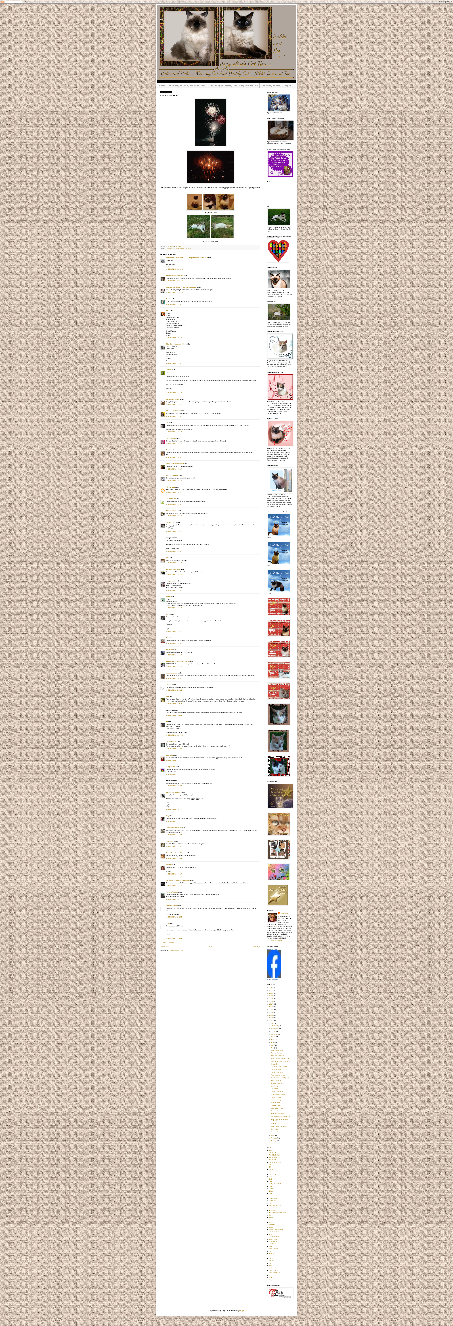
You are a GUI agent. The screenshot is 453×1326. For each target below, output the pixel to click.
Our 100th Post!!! (276, 1069)
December (274, 1026)
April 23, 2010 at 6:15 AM (174, 504)
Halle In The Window (277, 1108)
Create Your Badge (272, 979)
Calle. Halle (273, 1174)
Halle (177, 248)
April (272, 1048)
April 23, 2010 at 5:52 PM (174, 809)
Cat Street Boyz (171, 741)
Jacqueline (284, 913)
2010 (271, 1023)
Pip (167, 722)
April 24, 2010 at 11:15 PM (174, 938)
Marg (167, 696)
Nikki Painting (273, 1249)
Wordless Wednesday (278, 1056)
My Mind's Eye (170, 522)
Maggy (271, 1227)
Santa (271, 1256)
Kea (167, 422)
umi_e (168, 614)
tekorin (168, 596)
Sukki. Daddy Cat (274, 1273)
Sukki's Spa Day (276, 1086)
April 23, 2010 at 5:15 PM (174, 774)
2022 (271, 990)
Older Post (256, 947)
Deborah (169, 864)
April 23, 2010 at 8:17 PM (174, 835)
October (273, 1031)
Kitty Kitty (272, 1224)
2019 (271, 998)
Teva (270, 1275)
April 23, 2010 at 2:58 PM (174, 749)
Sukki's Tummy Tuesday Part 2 (280, 1058)
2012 (271, 1018)
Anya (167, 310)
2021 (271, 993)
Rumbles (272, 1253)
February (274, 1138)
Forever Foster (171, 438)
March (273, 1135)
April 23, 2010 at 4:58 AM (174, 469)
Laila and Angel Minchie (174, 827)
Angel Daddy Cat (274, 1157)
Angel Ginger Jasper (173, 399)
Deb (167, 557)
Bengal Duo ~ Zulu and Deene (175, 853)
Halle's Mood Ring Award (279, 1126)
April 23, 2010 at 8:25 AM (174, 574)
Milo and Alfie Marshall (173, 411)
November (274, 1028)
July (272, 1039)
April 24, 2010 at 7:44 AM (174, 874)
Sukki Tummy (273, 1270)
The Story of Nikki (271, 85)
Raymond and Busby (173, 569)
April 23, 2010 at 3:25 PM (174, 760)
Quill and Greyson (172, 906)
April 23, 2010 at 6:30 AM (174, 516)
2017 (271, 1004)
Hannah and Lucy (171, 510)
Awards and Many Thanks (279, 1067)
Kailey (271, 1217)
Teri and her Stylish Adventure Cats (178, 880)
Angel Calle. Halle (275, 1155)
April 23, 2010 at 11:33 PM (174, 858)
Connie (168, 299)
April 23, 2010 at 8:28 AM (174, 608)
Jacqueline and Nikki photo (277, 1212)
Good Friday (275, 1129)
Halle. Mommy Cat (275, 1205)
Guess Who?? (273, 1200)
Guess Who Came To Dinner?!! (281, 1061)
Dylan (271, 1191)
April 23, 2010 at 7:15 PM (174, 821)
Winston (168, 450)
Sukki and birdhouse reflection (278, 1268)
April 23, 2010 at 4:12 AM (174, 416)
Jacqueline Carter (272, 949)
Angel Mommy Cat (275, 1162)
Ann (270, 1165)
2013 (271, 1015)
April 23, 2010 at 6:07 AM (174, 492)
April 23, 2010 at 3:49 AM (174, 404)
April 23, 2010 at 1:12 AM (174, 304)
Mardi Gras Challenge (276, 1229)
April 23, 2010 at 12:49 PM (174, 735)
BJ (270, 1167)
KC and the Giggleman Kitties (175, 344)
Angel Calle (273, 1153)
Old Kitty (169, 369)
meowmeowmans (172, 673)
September (274, 1034)
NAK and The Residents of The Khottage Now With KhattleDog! (187, 258)
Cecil (270, 1176)
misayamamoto (171, 581)
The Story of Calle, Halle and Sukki (187, 85)
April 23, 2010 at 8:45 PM (174, 846)
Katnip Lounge (170, 767)
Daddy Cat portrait (275, 1184)
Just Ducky (169, 841)
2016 (271, 1007)
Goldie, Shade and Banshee (175, 463)
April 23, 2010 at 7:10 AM (174, 563)
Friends (271, 1196)
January (274, 1141)
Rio (270, 1251)
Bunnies (273, 1123)
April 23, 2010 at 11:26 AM (174, 704)
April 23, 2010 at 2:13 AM (174, 363)
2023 (271, 987)
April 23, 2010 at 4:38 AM (174, 457)
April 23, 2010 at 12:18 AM (174, 281)
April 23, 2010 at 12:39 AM (174, 292)
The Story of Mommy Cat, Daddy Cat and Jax (233, 85)
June (273, 1042)
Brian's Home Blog (172, 475)
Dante (271, 1186)
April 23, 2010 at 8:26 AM (174, 590)
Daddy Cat (172, 248)
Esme (168, 923)
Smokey (271, 1258)
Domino (271, 1188)
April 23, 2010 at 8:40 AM (174, 631)
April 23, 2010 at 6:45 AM (174, 531)
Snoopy (271, 1261)
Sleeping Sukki (275, 1102)
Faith (270, 1193)
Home (162, 85)
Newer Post (164, 947)
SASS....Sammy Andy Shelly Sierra (177, 661)
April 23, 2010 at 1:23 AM (174, 338)
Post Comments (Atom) (176, 950)
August (273, 1037)
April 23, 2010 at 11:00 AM (174, 690)
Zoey (270, 1280)
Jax (270, 1215)
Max (270, 1234)
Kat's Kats (169, 685)
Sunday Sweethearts (277, 1083)
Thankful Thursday (277, 1053)
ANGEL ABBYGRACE (173, 792)
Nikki (270, 1246)
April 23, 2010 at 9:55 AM (174, 666)
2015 (271, 1009)
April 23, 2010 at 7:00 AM (174, 551)
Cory (167, 816)
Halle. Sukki (273, 1208)
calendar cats (170, 487)
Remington (169, 649)
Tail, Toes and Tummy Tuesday (281, 1116)
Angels (287, 85)
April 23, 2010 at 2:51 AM (174, 393)
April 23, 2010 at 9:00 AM (174, 643)
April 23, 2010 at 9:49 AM (174, 655)
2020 (271, 996)
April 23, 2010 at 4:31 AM (174, 443)
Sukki (189, 248)
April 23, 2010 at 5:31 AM (174, 481)
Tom (270, 1277)
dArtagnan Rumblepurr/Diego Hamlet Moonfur (181, 287)
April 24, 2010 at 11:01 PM (174, 917)
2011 (271, 1021)
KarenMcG (169, 755)
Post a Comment (168, 943)
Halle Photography (277, 1050)
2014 (271, 1012)
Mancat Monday (276, 1080)
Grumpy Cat (273, 1198)
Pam (167, 638)
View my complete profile (275, 941)
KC (270, 1222)
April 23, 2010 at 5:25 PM (174, 786)
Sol (270, 1263)
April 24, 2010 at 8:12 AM (174, 886)
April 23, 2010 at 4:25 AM (174, 432)
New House (273, 1244)
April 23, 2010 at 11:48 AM (174, 715)
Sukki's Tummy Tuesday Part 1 (280, 1078)
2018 (271, 1001)
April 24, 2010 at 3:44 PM (174, 899)
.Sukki (271, 1150)
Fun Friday (274, 1089)
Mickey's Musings (172, 892)
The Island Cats (171, 499)
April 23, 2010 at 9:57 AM (174, 678)
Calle (167, 248)
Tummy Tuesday (276, 1097)
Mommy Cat (183, 248)
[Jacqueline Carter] (274, 977)
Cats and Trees (276, 1105)
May (272, 1045)
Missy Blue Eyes (274, 1237)
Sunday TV (274, 1064)
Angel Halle (273, 1160)
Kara (270, 1220)
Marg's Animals (274, 1232)
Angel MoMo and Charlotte (174, 275)
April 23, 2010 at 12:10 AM (174, 269)
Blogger (241, 1311)
